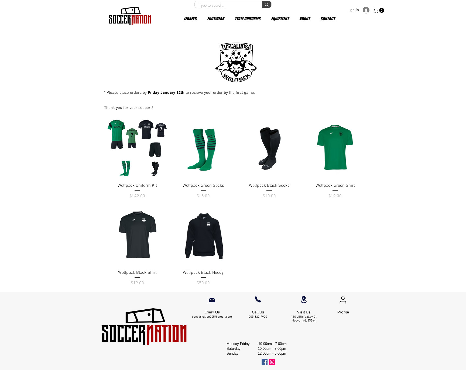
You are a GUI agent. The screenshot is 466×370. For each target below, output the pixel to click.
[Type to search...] (266, 4)
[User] (342, 300)
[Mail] (211, 300)
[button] (379, 10)
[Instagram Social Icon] (272, 362)
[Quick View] (137, 148)
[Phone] (257, 299)
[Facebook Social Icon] (265, 362)
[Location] (303, 299)
